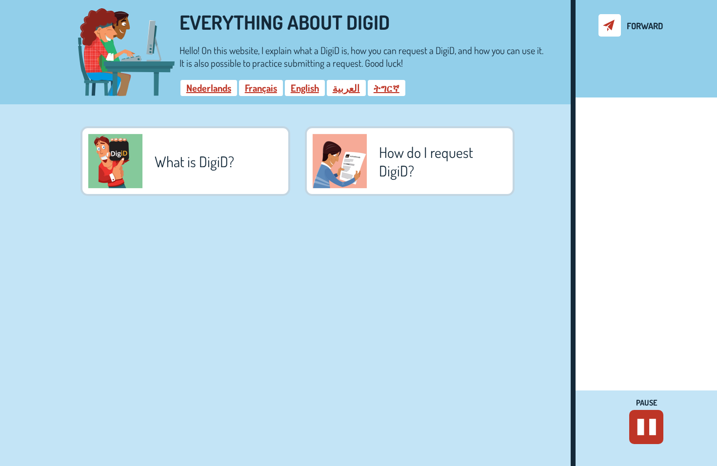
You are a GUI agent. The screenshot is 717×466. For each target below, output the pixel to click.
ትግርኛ (386, 87)
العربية (346, 87)
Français (261, 87)
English (305, 87)
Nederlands (208, 87)
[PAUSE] (646, 427)
